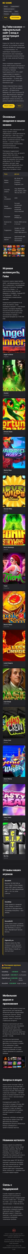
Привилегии (15, 14)
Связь (16, 11)
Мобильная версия (9, 9)
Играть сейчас (8, 105)
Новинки (6, 14)
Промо (6, 6)
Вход (5, 17)
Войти (19, 106)
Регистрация (15, 17)
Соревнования (15, 6)
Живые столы (8, 11)
